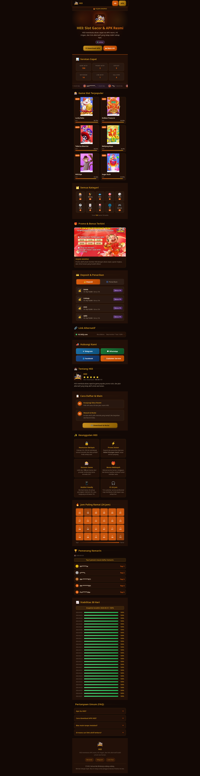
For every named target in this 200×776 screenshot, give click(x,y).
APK (122, 3)
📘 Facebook (87, 358)
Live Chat (110, 760)
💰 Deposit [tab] (88, 282)
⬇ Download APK (92, 48)
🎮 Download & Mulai (100, 425)
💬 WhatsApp (112, 351)
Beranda (89, 760)
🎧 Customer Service (112, 358)
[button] (80, 196)
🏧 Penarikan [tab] (111, 282)
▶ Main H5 (110, 48)
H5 (115, 3)
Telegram (100, 760)
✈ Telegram (88, 351)
